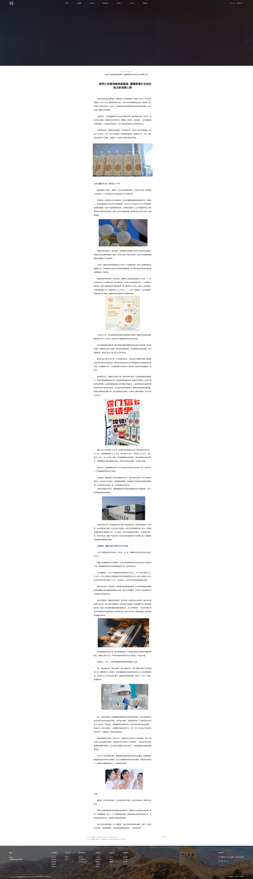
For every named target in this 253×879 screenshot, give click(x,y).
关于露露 (79, 3)
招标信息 (111, 859)
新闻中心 (119, 3)
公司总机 (125, 859)
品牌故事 (53, 861)
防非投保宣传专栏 (83, 861)
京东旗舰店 (231, 857)
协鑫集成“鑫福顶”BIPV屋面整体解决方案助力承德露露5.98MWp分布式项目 (108, 839)
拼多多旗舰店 (240, 857)
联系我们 (145, 3)
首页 (67, 3)
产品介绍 (92, 3)
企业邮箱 (231, 876)
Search (231, 3)
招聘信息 (111, 861)
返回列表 (164, 836)
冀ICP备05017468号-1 (30, 876)
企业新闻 (98, 859)
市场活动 (98, 864)
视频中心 (98, 866)
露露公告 (81, 857)
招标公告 (111, 857)
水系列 (66, 859)
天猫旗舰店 (223, 857)
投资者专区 (105, 3)
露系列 (66, 857)
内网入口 (239, 3)
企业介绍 (53, 857)
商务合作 (125, 864)
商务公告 (132, 3)
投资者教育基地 (82, 859)
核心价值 (53, 859)
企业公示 (98, 857)
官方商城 (125, 857)
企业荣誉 (53, 864)
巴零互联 (242, 876)
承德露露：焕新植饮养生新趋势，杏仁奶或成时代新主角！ (105, 837)
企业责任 (53, 866)
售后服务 (125, 861)
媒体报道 (98, 861)
